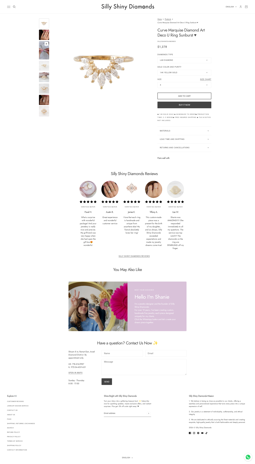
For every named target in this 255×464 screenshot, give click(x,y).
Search (10, 428)
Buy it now (184, 105)
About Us (11, 414)
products (168, 19)
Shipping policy (14, 445)
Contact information (17, 450)
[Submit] (149, 413)
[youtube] (202, 433)
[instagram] (194, 433)
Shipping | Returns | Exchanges (21, 423)
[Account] (240, 6)
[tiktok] (206, 433)
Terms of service (15, 441)
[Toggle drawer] (8, 7)
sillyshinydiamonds (166, 41)
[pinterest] (198, 433)
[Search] (14, 6)
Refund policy (13, 432)
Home (159, 19)
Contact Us (12, 410)
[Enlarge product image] (103, 67)
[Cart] (246, 6)
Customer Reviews (15, 401)
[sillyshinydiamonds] (127, 6)
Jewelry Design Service (18, 406)
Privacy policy (14, 436)
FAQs (9, 419)
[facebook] (190, 433)
